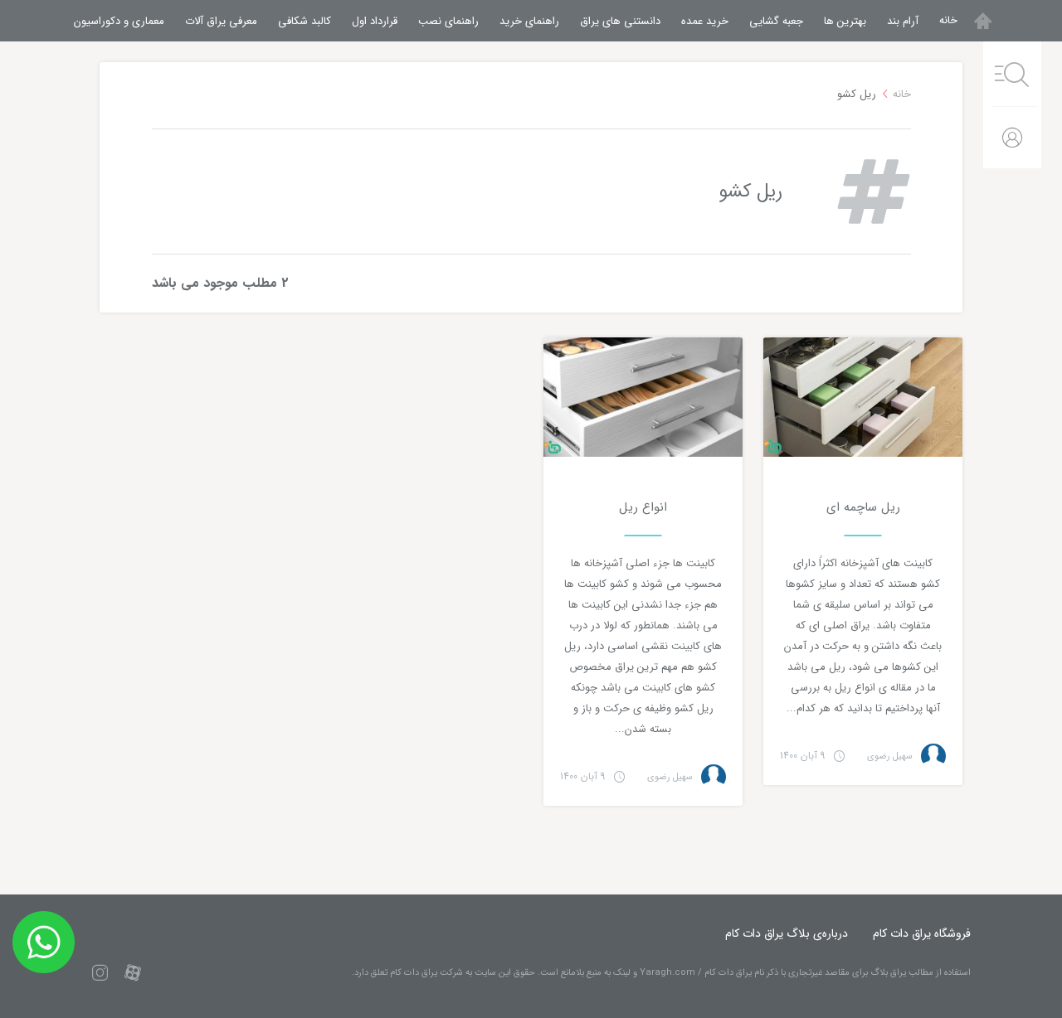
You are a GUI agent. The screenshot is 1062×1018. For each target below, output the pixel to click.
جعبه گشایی (776, 21)
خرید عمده (704, 21)
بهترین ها (845, 21)
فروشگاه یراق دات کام (922, 933)
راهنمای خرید (529, 21)
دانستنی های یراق (620, 21)
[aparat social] (132, 972)
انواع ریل (643, 507)
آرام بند (902, 21)
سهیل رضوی (890, 756)
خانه (948, 20)
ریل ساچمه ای (863, 507)
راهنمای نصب (448, 21)
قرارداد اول (374, 21)
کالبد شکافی (304, 21)
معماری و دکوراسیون (119, 21)
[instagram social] (99, 972)
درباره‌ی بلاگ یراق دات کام (786, 933)
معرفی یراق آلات (221, 21)
